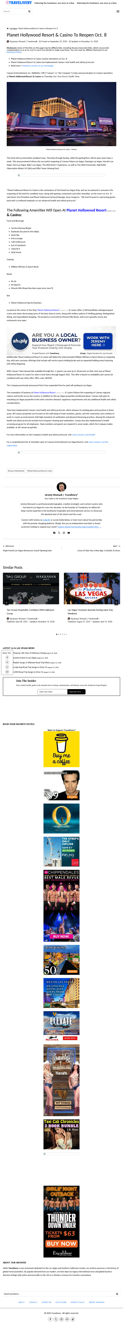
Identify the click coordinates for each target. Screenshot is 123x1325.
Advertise (46, 1302)
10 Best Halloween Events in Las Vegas (20, 657)
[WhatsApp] (7, 667)
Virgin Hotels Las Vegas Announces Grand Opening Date (27, 548)
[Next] (116, 602)
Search (118, 1294)
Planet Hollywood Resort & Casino (39, 471)
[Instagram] (61, 1319)
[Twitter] (56, 1319)
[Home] (8, 28)
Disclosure (61, 1302)
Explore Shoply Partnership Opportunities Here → (79, 527)
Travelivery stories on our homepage (37, 65)
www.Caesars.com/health (83, 434)
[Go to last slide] (7, 602)
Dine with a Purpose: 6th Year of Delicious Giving (24, 653)
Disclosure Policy (14, 52)
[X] (7, 662)
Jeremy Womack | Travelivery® (24, 41)
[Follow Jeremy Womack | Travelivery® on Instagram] (64, 533)
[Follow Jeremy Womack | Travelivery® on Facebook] (54, 533)
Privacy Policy (78, 1302)
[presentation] (31, 588)
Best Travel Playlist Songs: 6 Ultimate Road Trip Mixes (26, 662)
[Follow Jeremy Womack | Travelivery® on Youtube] (69, 533)
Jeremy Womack (97, 1302)
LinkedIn (46, 520)
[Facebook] (7, 657)
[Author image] (8, 41)
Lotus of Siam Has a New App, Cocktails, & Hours (99, 548)
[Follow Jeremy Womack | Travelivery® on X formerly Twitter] (59, 533)
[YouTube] (67, 1319)
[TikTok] (73, 1319)
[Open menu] (118, 11)
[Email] (7, 672)
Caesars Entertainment (16, 471)
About (21, 1302)
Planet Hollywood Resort (87, 210)
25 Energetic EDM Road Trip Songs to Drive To (23, 672)
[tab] (56, 634)
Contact (33, 1302)
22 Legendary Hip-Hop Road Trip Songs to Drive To (25, 667)
